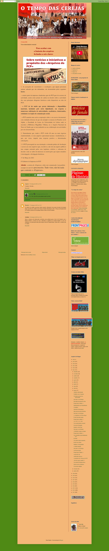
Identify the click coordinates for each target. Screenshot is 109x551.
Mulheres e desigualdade (79, 444)
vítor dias (31, 194)
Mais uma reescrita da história (80, 411)
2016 (74, 481)
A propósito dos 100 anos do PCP (81, 458)
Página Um (74, 71)
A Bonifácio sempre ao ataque (80, 431)
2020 (74, 473)
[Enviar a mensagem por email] (38, 175)
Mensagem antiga (62, 252)
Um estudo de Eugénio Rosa (79, 462)
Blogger (61, 540)
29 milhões (76, 407)
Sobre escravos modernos (79, 464)
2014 (74, 486)
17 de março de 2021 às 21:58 (42, 194)
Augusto (27, 184)
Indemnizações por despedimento (80, 405)
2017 (74, 479)
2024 (74, 363)
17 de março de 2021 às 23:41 (35, 205)
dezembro (76, 371)
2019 (74, 475)
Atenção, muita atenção (78, 392)
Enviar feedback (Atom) (31, 254)
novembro (76, 373)
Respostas (28, 191)
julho (75, 382)
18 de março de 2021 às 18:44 (36, 217)
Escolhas (75, 438)
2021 (74, 369)
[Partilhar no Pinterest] (44, 175)
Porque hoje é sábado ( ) (78, 403)
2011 (74, 492)
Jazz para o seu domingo (79, 399)
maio (75, 386)
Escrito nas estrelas (77, 442)
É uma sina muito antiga (78, 417)
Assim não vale (77, 454)
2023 (74, 365)
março (75, 390)
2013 (74, 488)
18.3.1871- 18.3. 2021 (78, 421)
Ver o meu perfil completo (82, 528)
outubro (75, 375)
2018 (74, 477)
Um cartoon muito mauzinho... (80, 440)
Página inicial (44, 252)
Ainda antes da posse (78, 456)
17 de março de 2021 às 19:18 (35, 184)
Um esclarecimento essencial (79, 423)
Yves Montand (74, 209)
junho (75, 384)
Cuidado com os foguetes (79, 394)
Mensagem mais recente (26, 252)
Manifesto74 (74, 70)
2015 (74, 483)
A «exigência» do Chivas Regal (80, 415)
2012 (74, 490)
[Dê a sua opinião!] (39, 175)
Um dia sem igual (77, 450)
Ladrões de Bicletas (76, 68)
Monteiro (27, 205)
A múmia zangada (77, 446)
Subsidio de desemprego (79, 409)
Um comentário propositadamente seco (80, 436)
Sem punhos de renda (76, 73)
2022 (74, 367)
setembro (76, 377)
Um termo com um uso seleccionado (78, 396)
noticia (30, 165)
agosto (75, 380)
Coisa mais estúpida (78, 466)
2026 (74, 359)
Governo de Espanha (78, 425)
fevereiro (76, 468)
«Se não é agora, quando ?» (79, 460)
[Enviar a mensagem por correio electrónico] (35, 174)
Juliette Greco (80, 209)
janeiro (75, 471)
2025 (74, 361)
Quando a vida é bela (78, 427)
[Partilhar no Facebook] (43, 175)
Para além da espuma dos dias (80, 401)
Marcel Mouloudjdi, (83, 208)
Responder (27, 188)
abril (75, 388)
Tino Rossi (78, 211)
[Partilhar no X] (41, 175)
